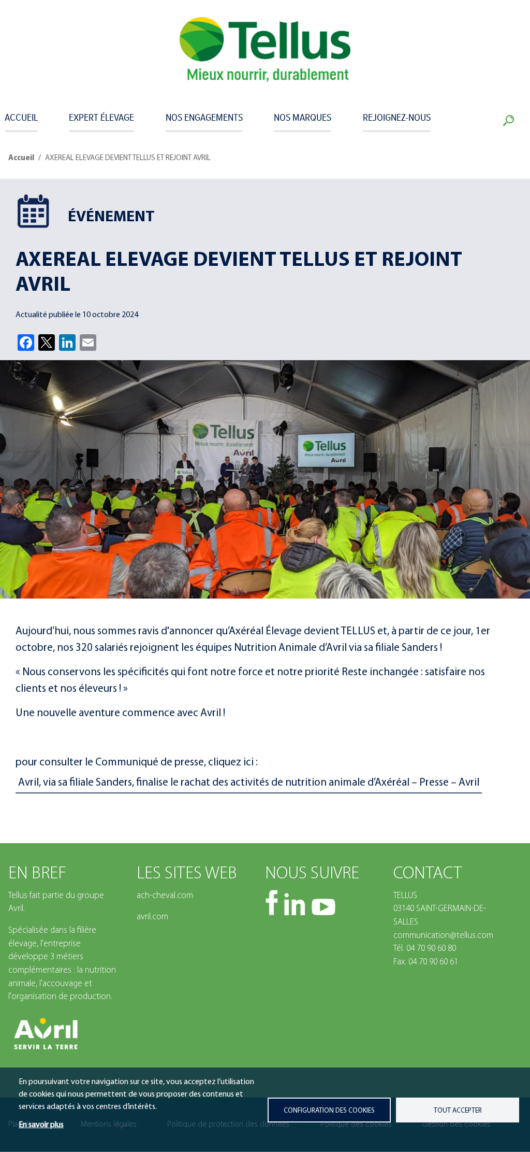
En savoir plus (41, 1125)
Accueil (21, 117)
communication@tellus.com (443, 935)
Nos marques (302, 117)
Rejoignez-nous (397, 117)
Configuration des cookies (329, 1110)
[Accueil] (265, 49)
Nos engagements (204, 117)
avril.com (152, 917)
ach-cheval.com (165, 895)
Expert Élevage (101, 117)
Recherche (510, 121)
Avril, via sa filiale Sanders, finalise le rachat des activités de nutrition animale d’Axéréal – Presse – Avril (248, 782)
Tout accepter (458, 1110)
